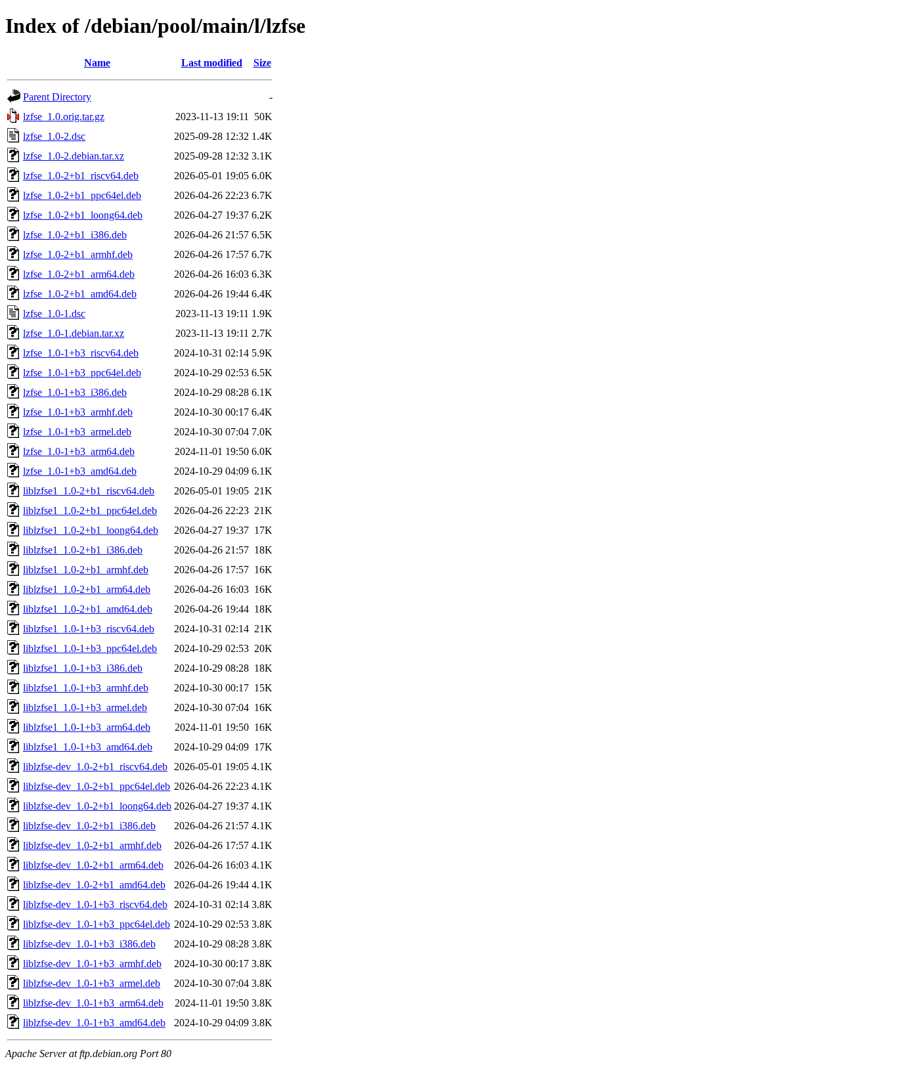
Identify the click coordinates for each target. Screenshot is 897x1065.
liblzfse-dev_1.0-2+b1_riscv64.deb (95, 766)
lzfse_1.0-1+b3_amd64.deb (80, 471)
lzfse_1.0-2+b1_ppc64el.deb (82, 195)
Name (97, 62)
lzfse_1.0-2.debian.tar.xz (73, 156)
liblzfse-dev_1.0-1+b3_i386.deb (89, 943)
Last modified (211, 62)
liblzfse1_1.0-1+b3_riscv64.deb (88, 628)
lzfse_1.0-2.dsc (54, 136)
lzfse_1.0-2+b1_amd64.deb (80, 293)
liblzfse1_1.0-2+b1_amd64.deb (87, 609)
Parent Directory (57, 96)
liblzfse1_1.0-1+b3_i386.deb (82, 668)
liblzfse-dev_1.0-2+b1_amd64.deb (94, 884)
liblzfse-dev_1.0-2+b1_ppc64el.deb (96, 786)
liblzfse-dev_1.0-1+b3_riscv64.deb (95, 904)
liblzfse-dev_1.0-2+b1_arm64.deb (93, 865)
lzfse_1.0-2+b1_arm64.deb (79, 274)
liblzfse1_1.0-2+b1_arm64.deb (86, 589)
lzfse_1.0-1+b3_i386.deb (75, 392)
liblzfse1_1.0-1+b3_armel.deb (85, 707)
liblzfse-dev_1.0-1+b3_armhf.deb (92, 963)
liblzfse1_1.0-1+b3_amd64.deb (87, 746)
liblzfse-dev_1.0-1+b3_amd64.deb (94, 1022)
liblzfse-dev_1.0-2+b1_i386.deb (89, 825)
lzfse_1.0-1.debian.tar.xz (73, 333)
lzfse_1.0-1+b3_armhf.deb (78, 412)
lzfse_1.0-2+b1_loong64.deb (82, 215)
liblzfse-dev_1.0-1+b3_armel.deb (91, 983)
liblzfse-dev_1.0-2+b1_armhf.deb (92, 845)
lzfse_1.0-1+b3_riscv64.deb (81, 353)
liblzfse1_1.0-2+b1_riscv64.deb (88, 490)
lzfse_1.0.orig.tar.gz (63, 116)
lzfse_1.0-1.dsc (54, 313)
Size (262, 62)
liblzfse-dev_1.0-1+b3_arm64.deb (93, 1003)
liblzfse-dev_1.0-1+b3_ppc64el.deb (96, 924)
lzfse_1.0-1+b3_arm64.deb (79, 451)
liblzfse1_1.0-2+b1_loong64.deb (90, 530)
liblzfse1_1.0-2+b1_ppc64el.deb (90, 510)
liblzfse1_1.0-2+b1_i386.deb (82, 549)
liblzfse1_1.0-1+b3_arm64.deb (86, 727)
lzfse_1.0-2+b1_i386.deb (75, 234)
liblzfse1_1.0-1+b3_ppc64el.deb (90, 648)
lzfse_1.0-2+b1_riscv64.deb (81, 175)
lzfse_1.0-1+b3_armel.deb (77, 431)
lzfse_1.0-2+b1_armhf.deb (78, 254)
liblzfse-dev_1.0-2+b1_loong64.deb (97, 806)
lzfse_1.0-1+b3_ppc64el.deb (82, 372)
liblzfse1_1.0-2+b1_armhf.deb (85, 569)
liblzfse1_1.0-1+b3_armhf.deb (85, 687)
